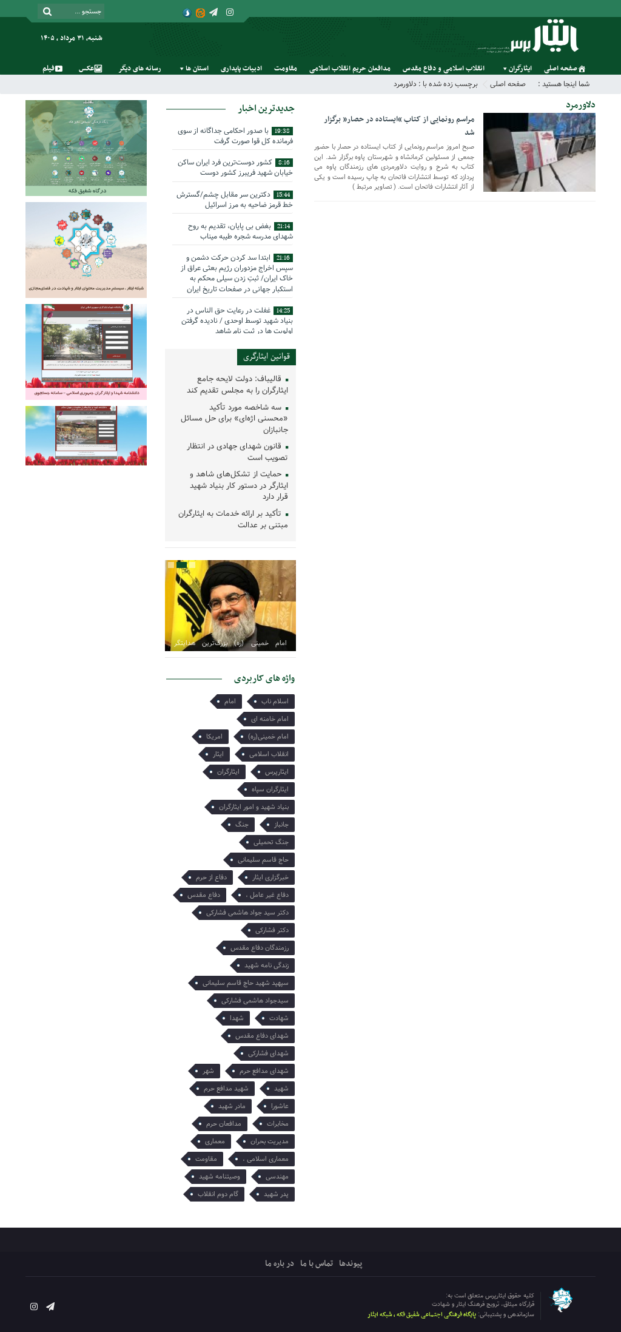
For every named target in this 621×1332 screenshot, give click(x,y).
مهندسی (277, 1176)
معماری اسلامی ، (266, 1159)
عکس (86, 69)
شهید (281, 1088)
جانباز (281, 824)
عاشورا (280, 1106)
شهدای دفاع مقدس (262, 1035)
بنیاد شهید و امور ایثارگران (254, 807)
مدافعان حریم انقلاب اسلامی (350, 69)
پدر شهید (276, 1194)
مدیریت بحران (269, 1141)
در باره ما (279, 1264)
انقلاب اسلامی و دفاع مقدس (444, 69)
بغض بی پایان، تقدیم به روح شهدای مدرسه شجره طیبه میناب (240, 231)
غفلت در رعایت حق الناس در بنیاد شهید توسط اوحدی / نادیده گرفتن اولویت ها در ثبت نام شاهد (237, 321)
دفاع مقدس (203, 895)
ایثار (218, 754)
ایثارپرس (277, 771)
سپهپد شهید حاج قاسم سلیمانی (246, 983)
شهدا (237, 1018)
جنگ (242, 824)
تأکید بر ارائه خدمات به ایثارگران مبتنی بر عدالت (233, 520)
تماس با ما (316, 1264)
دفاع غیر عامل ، (267, 895)
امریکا (214, 736)
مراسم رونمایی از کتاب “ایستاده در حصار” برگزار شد (399, 126)
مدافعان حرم (223, 1123)
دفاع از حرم (211, 877)
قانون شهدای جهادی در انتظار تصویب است (237, 452)
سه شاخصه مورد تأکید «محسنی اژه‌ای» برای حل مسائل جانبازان (234, 419)
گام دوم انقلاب (218, 1194)
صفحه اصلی (560, 69)
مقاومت (285, 69)
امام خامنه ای (270, 719)
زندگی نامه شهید (266, 965)
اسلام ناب (275, 701)
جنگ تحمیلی (271, 842)
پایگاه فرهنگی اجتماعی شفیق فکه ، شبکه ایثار (422, 1315)
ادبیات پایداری (241, 69)
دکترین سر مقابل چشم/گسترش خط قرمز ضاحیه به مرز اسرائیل (234, 200)
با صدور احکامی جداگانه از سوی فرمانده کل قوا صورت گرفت (235, 136)
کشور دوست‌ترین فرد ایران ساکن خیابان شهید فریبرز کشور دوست (235, 167)
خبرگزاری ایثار (270, 877)
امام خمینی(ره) (268, 736)
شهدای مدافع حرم (264, 1071)
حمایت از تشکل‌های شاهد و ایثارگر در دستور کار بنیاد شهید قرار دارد (239, 486)
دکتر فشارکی (272, 930)
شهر (208, 1071)
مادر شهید (232, 1106)
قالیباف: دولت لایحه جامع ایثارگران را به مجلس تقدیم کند (237, 385)
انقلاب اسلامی (269, 754)
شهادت (279, 1018)
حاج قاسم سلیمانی (263, 859)
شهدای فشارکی (268, 1053)
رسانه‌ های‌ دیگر (139, 69)
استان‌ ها (197, 69)
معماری (215, 1141)
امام (230, 701)
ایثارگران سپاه (270, 789)
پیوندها (350, 1264)
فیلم (48, 69)
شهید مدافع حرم (226, 1088)
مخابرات (278, 1123)
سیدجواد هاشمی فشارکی (255, 1000)
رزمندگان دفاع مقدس (259, 947)
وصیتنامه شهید (219, 1176)
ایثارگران (520, 69)
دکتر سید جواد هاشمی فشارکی (247, 912)
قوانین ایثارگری (266, 356)
